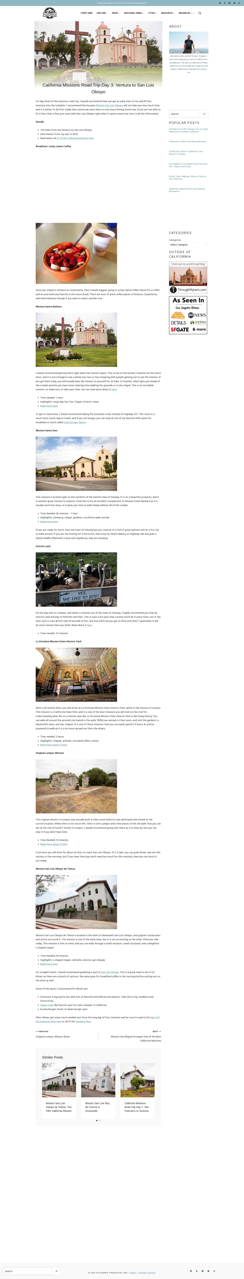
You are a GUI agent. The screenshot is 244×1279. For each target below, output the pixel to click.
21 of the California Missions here (75, 138)
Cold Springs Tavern (75, 422)
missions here (83, 1021)
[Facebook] (220, 3)
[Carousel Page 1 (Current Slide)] (96, 1120)
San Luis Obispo (110, 972)
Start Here (87, 13)
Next (153, 1091)
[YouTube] (234, 3)
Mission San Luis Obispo (109, 105)
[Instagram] (229, 3)
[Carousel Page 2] (99, 1120)
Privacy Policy (147, 1273)
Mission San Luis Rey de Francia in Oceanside (97, 1107)
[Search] (204, 113)
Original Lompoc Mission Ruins (53, 1034)
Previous (44, 1091)
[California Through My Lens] (49, 13)
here (114, 389)
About (133, 1273)
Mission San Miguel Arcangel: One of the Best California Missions (136, 1036)
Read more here (49, 405)
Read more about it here (53, 744)
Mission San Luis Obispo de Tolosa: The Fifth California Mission (59, 1107)
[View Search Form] (200, 13)
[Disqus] (98, 1163)
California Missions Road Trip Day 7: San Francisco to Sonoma (137, 1107)
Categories (175, 239)
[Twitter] (225, 3)
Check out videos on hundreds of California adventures (122, 3)
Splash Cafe (46, 1005)
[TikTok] (239, 3)
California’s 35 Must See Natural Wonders (188, 141)
